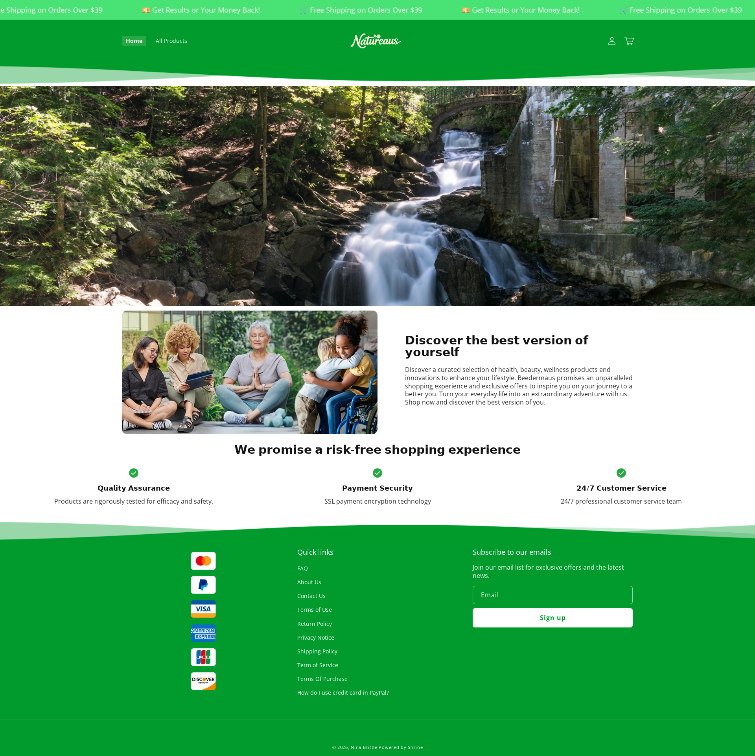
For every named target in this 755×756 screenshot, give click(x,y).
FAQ (302, 568)
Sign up (553, 617)
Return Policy (314, 623)
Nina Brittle (364, 747)
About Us (309, 582)
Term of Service (317, 665)
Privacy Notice (315, 637)
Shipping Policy (317, 651)
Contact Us (311, 596)
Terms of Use (314, 609)
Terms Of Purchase (322, 678)
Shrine (415, 747)
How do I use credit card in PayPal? (343, 692)
